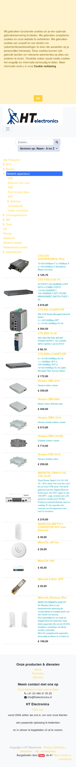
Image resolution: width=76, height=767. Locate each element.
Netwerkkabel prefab (15, 247)
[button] (39, 148)
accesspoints (15, 206)
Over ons (38, 709)
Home (38, 669)
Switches (15, 201)
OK (38, 98)
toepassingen (14, 252)
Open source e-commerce (62, 757)
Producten (38, 673)
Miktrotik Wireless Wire (52, 597)
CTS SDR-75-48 (47, 333)
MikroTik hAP (46, 561)
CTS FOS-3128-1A (49, 279)
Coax (9, 224)
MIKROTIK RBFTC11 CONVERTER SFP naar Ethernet (52, 527)
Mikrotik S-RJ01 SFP (50, 579)
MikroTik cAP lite (48, 542)
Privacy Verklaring (54, 747)
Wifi (8, 219)
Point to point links (18, 192)
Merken (10, 169)
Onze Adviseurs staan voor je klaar (38, 689)
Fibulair (7, 233)
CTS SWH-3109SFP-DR (52, 354)
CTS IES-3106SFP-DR (51, 309)
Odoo (41, 755)
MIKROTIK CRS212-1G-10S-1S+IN (52, 474)
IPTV (9, 164)
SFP (10, 196)
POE (10, 187)
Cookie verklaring (45, 66)
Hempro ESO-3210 (49, 454)
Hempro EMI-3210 (49, 380)
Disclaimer (26, 751)
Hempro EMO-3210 (49, 417)
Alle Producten (11, 160)
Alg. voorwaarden (45, 751)
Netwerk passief (12, 242)
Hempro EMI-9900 (49, 399)
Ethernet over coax (19, 183)
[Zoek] (57, 142)
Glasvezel (9, 238)
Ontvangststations (16, 215)
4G (5, 229)
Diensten (38, 677)
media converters (18, 210)
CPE (10, 178)
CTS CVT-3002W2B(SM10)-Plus (51, 257)
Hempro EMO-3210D (50, 436)
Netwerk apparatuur (18, 173)
